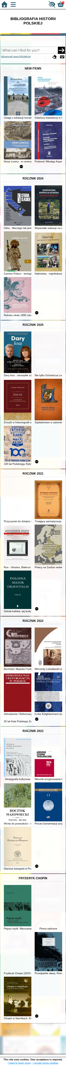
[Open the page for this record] (18, 96)
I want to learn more (19, 1063)
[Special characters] (62, 57)
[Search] (61, 50)
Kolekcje (26, 56)
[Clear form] (55, 57)
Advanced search (11, 56)
